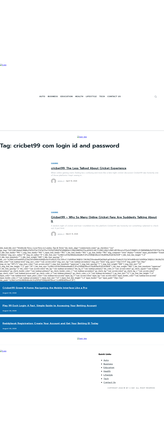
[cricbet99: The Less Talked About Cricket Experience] (23, 173)
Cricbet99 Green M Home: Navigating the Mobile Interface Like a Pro (45, 288)
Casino (54, 163)
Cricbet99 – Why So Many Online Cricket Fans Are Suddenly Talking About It (104, 219)
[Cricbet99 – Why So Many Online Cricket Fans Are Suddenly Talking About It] (23, 224)
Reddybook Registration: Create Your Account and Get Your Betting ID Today (50, 323)
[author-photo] (54, 181)
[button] (155, 96)
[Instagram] (146, 96)
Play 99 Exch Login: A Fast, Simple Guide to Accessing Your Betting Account (50, 305)
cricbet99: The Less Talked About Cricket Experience (88, 168)
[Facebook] (143, 96)
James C (61, 181)
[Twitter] (149, 96)
